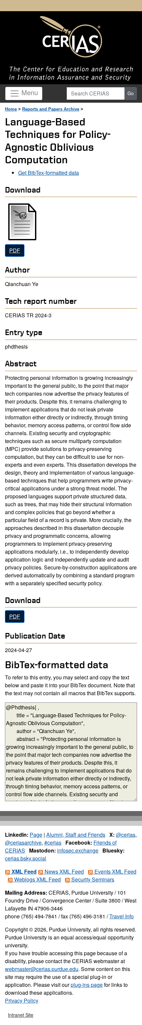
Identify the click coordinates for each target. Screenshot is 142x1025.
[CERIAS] (71, 37)
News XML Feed (63, 871)
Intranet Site (20, 1015)
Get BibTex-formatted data (48, 172)
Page (36, 834)
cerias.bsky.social (25, 858)
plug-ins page (87, 984)
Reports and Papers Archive (50, 109)
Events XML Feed (114, 871)
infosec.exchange (77, 850)
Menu (28, 92)
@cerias (125, 834)
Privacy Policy (21, 1000)
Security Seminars (92, 879)
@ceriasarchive (23, 842)
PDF (14, 250)
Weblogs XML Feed (37, 879)
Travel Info (121, 916)
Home (11, 109)
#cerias (52, 842)
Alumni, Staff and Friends (75, 834)
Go (130, 93)
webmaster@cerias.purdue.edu (41, 969)
